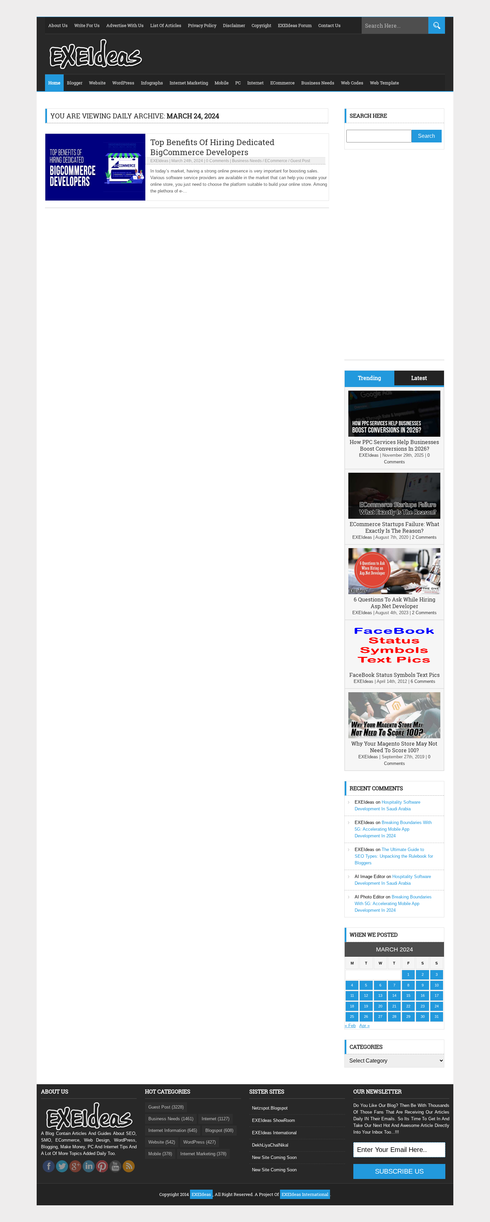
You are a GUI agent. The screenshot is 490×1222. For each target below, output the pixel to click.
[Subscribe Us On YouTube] (115, 1174)
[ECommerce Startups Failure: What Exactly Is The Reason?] (394, 517)
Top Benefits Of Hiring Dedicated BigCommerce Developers (212, 147)
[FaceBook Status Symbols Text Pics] (394, 668)
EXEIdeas (159, 160)
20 (380, 1006)
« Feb (350, 1025)
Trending (369, 377)
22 (408, 1006)
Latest (419, 377)
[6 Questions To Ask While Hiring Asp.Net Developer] (394, 592)
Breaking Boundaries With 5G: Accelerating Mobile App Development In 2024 (393, 829)
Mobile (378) (160, 1153)
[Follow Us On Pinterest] (102, 1174)
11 (352, 995)
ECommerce (276, 160)
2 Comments (424, 537)
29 (408, 1016)
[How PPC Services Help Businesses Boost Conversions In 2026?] (394, 435)
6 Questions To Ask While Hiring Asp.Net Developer (394, 602)
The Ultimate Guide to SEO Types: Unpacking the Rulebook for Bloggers (394, 856)
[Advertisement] (394, 259)
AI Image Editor (370, 876)
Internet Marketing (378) (203, 1153)
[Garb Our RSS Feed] (128, 1174)
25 (352, 1016)
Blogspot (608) (219, 1130)
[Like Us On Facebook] (48, 1174)
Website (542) (161, 1142)
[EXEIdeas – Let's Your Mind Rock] (95, 67)
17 (437, 995)
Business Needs (247, 160)
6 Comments (423, 681)
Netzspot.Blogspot (270, 1108)
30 (423, 1016)
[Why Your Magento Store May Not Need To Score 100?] (394, 736)
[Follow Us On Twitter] (62, 1174)
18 (352, 1006)
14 (394, 995)
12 (366, 995)
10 (437, 985)
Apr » (364, 1025)
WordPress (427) (199, 1142)
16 (423, 995)
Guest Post (300, 160)
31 (437, 1016)
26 (366, 1016)
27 (380, 1016)
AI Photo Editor (369, 896)
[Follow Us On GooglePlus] (75, 1174)
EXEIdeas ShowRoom (273, 1120)
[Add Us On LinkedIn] (88, 1174)
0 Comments (217, 160)
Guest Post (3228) (166, 1107)
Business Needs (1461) (170, 1118)
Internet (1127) (215, 1118)
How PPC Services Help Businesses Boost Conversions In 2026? (394, 445)
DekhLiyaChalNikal (270, 1145)
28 (394, 1016)
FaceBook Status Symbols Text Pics (394, 674)
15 (408, 995)
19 (366, 1006)
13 (380, 995)
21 (394, 1006)
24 (437, 1006)
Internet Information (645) (172, 1130)
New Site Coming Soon (274, 1157)
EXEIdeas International (274, 1132)
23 (423, 1006)
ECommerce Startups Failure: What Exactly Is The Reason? (394, 527)
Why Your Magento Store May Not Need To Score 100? (394, 747)
